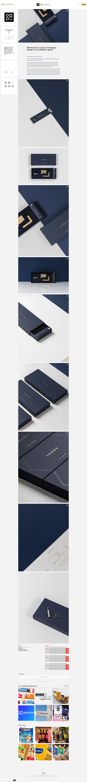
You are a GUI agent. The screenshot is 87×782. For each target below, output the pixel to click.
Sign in (79, 4)
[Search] (77, 4)
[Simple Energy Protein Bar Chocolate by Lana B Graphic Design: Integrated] (26, 696)
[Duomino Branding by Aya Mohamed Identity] (61, 713)
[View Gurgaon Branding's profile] (54, 759)
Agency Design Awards (33, 776)
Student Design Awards (54, 776)
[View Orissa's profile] (54, 742)
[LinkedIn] (9, 86)
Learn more (7, 780)
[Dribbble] (13, 83)
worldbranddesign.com (9, 36)
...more (10, 53)
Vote (67, 650)
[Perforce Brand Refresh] (26, 713)
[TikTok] (13, 86)
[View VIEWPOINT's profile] (36, 759)
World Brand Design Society (25, 647)
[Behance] (6, 86)
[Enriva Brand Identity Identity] (43, 696)
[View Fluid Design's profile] (19, 742)
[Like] (67, 10)
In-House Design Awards (39, 776)
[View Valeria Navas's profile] (36, 742)
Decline (11, 780)
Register (83, 4)
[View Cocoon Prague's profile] (19, 759)
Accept (14, 780)
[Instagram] (9, 83)
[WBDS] (6, 83)
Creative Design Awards (47, 776)
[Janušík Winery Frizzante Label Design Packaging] (61, 696)
